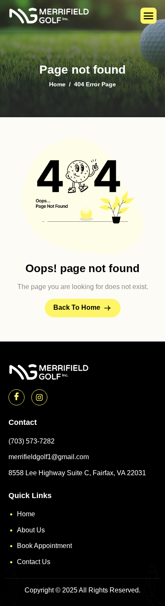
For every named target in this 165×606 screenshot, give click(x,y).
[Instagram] (39, 397)
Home (26, 514)
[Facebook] (16, 397)
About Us (31, 530)
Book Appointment (44, 545)
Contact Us (33, 561)
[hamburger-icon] (148, 16)
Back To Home (77, 307)
